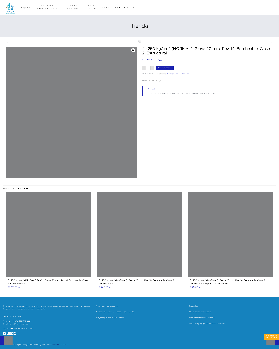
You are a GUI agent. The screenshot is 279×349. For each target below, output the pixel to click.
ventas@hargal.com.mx (18, 324)
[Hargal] (10, 7)
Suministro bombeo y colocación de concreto (115, 312)
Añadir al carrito (164, 68)
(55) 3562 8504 (25, 321)
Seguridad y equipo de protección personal (207, 323)
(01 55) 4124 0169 (14, 316)
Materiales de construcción (178, 74)
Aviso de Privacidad (60, 345)
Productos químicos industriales (202, 318)
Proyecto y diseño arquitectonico (110, 318)
